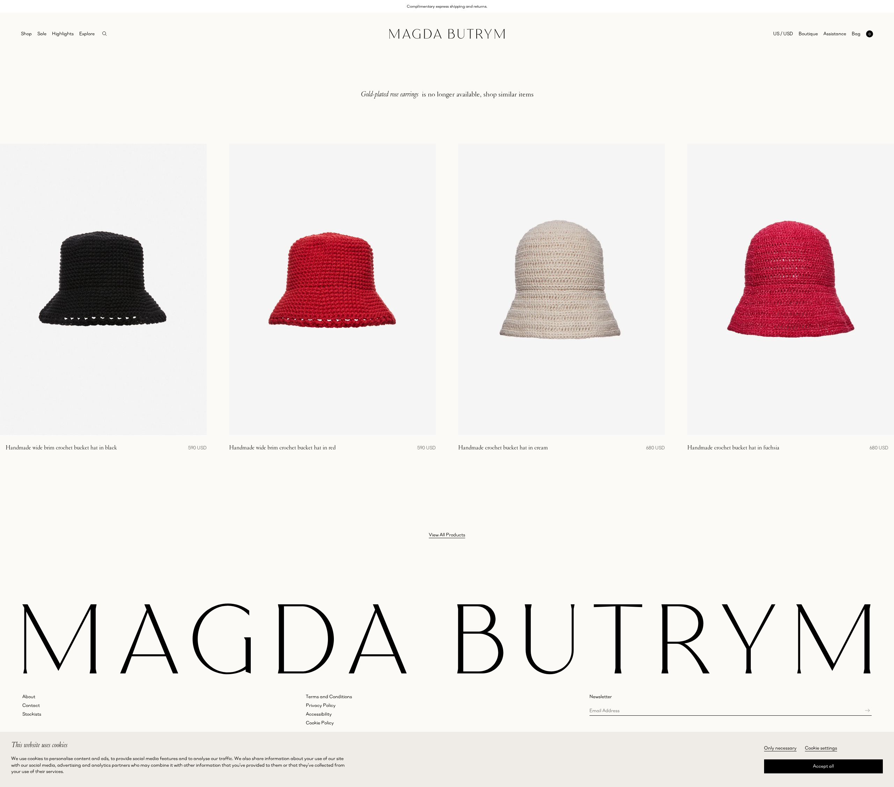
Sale (41, 33)
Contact (31, 705)
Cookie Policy (320, 722)
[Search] (104, 33)
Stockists (31, 714)
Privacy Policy (321, 705)
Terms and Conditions (329, 696)
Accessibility (319, 714)
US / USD (783, 33)
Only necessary (780, 748)
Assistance (834, 33)
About (28, 696)
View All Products (447, 534)
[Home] (447, 33)
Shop (26, 33)
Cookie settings (821, 748)
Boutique (808, 33)
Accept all (823, 766)
